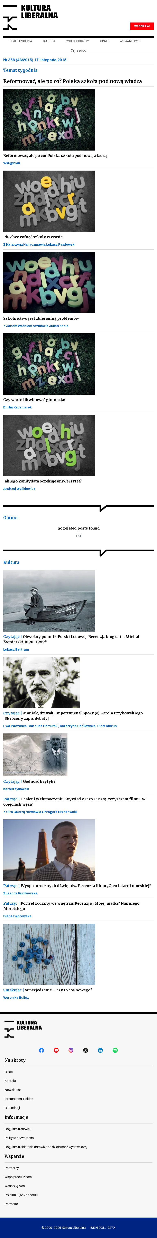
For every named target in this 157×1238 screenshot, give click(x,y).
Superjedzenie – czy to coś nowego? (47, 990)
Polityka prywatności (19, 1138)
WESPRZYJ (141, 26)
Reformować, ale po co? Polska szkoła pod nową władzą (55, 155)
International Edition (18, 1099)
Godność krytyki (29, 781)
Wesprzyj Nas (14, 1186)
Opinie (104, 41)
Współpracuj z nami (18, 1177)
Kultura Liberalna (30, 17)
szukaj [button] (81, 50)
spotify (115, 1050)
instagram (71, 1050)
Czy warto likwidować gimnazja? (34, 399)
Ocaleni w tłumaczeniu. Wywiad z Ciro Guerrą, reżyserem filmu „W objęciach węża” (74, 802)
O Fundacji (12, 1108)
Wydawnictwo (130, 41)
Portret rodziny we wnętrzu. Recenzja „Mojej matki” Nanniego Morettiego (71, 906)
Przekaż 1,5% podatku (21, 1195)
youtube (56, 1050)
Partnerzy (11, 1168)
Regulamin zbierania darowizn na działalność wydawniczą (45, 1147)
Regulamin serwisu (17, 1129)
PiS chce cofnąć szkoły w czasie (33, 237)
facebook (41, 1050)
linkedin (100, 1050)
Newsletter (12, 1090)
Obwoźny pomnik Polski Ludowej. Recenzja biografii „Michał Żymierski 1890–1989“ (71, 639)
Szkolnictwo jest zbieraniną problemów (41, 318)
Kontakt (10, 1081)
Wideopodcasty (77, 41)
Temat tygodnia (20, 41)
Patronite (11, 1204)
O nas (8, 1072)
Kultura (49, 41)
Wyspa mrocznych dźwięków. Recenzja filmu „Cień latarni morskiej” (77, 885)
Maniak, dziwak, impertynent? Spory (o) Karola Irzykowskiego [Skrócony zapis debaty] (73, 716)
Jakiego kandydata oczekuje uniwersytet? (42, 481)
